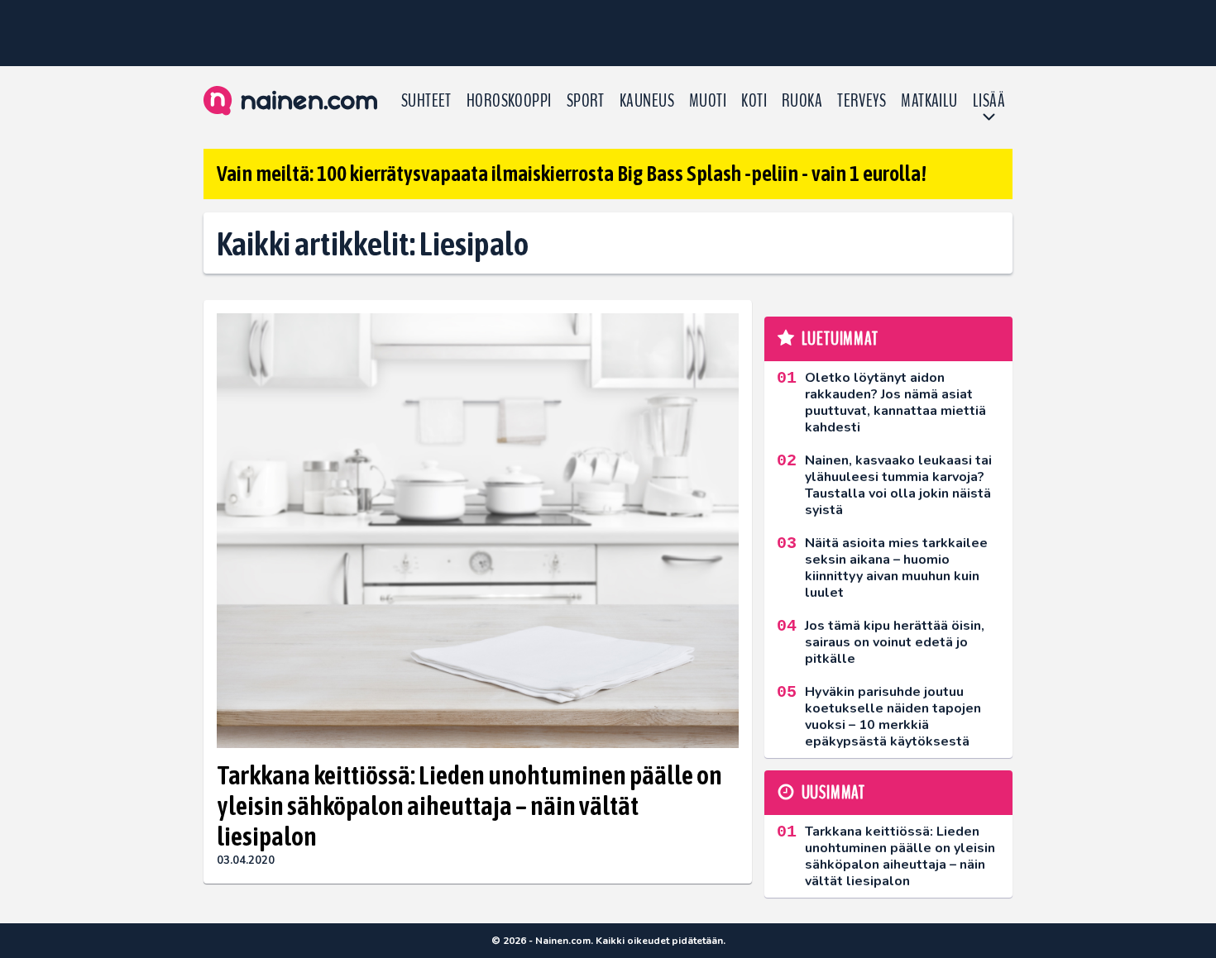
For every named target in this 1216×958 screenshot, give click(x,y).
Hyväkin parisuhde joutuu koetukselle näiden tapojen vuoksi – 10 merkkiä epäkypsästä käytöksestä (893, 717)
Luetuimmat (840, 338)
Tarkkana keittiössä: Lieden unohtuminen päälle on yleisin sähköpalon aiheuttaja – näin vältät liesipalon (469, 805)
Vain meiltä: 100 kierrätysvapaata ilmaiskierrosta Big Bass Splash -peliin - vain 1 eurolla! (571, 173)
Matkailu (929, 100)
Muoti (707, 100)
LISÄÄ (989, 100)
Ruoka (802, 100)
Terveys (861, 100)
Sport (586, 100)
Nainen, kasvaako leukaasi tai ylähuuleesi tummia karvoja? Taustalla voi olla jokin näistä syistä (898, 485)
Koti (754, 100)
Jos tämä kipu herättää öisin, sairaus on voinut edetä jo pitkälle (894, 642)
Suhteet (426, 100)
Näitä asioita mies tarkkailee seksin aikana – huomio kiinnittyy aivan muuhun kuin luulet (896, 568)
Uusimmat (833, 792)
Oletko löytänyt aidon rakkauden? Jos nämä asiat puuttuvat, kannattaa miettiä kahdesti (895, 402)
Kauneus (647, 100)
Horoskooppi (509, 100)
